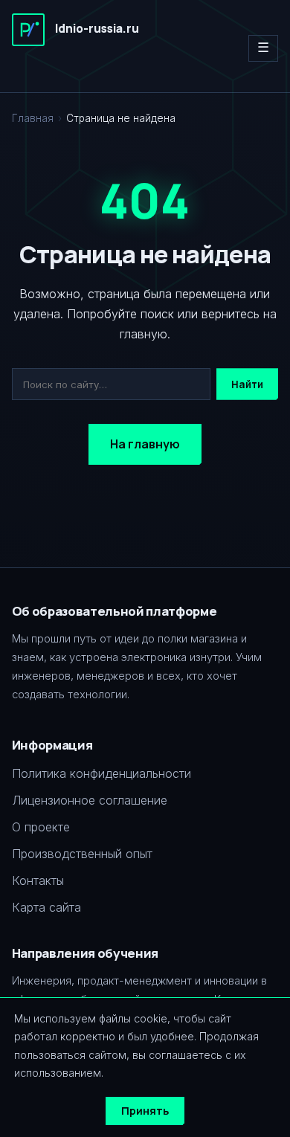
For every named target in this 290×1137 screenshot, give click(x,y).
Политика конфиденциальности (101, 773)
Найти (247, 384)
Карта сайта (46, 907)
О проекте (41, 826)
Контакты (38, 880)
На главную (145, 444)
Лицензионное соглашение (89, 800)
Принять (145, 1111)
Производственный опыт (82, 853)
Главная (33, 118)
